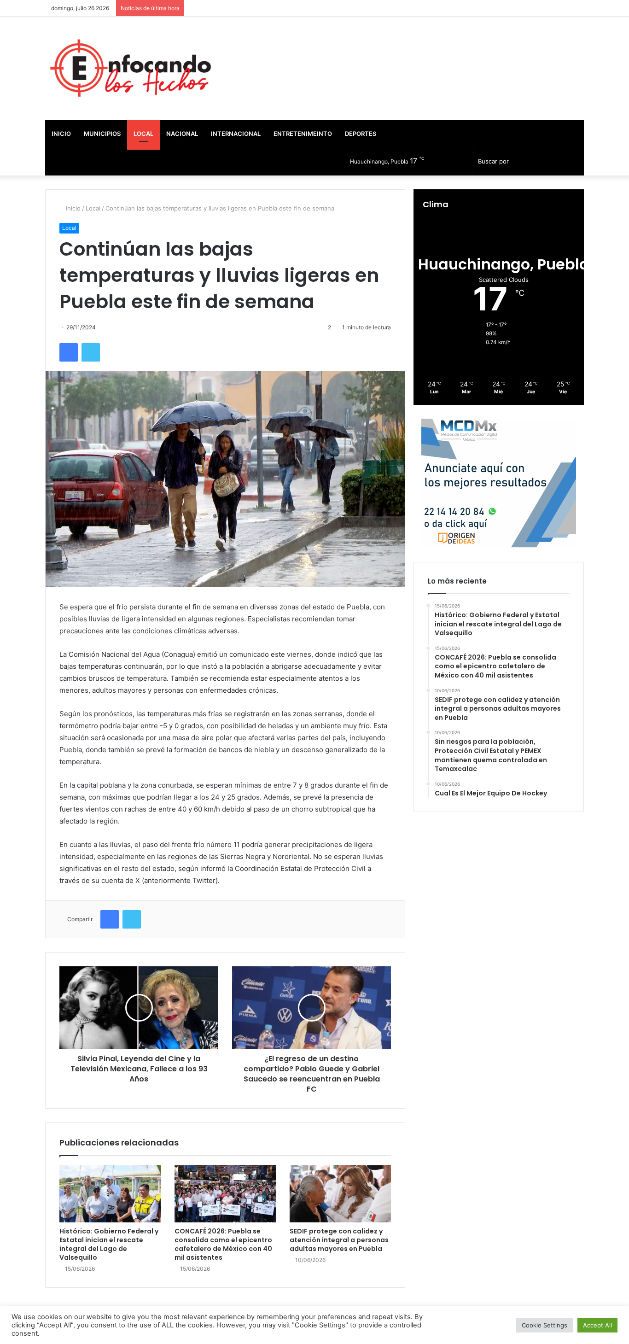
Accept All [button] (597, 1325)
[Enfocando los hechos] (130, 68)
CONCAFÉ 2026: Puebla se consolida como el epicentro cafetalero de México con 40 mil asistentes (223, 1244)
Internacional (236, 133)
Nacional (182, 133)
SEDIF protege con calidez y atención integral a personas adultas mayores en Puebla (339, 1240)
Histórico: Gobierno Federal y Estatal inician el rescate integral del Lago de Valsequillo (108, 1244)
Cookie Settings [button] (544, 1325)
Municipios (102, 133)
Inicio (61, 133)
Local (143, 133)
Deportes (360, 133)
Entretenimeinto (303, 133)
